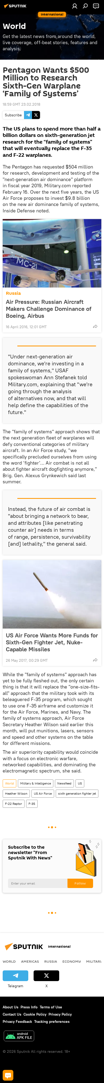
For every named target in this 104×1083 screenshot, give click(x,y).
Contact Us (12, 1014)
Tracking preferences (52, 1021)
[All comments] (8, 1075)
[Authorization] (74, 6)
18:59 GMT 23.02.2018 (21, 104)
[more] (95, 326)
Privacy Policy (60, 1014)
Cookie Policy (34, 1014)
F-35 (32, 804)
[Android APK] (19, 1037)
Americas (30, 961)
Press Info (29, 1007)
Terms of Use (51, 1007)
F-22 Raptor (13, 804)
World (9, 783)
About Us (10, 1007)
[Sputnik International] (16, 8)
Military (94, 961)
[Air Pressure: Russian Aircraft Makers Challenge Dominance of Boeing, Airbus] (52, 253)
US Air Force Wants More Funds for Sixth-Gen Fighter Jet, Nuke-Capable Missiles (52, 642)
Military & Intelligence (35, 783)
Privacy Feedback (17, 1021)
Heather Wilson (16, 793)
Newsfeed (64, 783)
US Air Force (43, 793)
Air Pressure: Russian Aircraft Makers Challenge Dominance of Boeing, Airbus (48, 308)
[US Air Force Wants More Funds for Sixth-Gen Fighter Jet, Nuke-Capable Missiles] (52, 594)
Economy (71, 961)
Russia (13, 293)
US (80, 783)
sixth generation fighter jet (77, 793)
